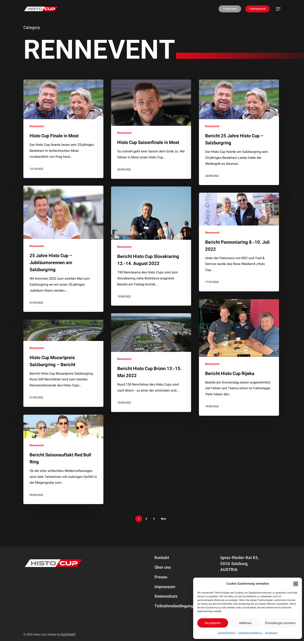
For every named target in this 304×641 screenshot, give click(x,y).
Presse (160, 577)
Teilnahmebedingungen (176, 606)
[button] (296, 584)
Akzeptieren (213, 623)
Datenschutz (166, 596)
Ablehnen (245, 623)
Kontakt (161, 558)
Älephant (68, 634)
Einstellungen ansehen (280, 623)
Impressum (271, 633)
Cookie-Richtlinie (227, 633)
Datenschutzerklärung (250, 633)
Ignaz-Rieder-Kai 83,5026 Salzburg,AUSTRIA (239, 564)
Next (163, 519)
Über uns (162, 567)
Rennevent (37, 126)
